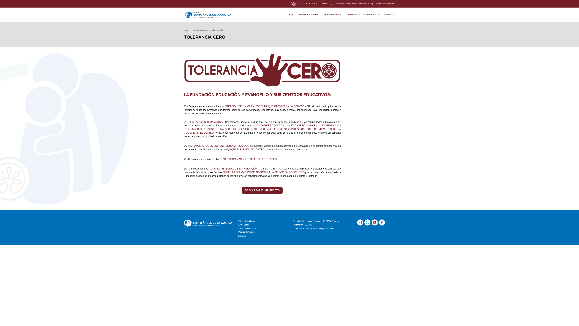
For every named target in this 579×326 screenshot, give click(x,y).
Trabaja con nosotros (385, 4)
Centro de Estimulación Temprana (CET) (354, 4)
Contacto (242, 235)
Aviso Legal (243, 225)
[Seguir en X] (367, 222)
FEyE (300, 4)
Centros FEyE (327, 4)
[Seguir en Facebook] (382, 222)
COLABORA (311, 4)
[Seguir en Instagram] (360, 222)
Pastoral (387, 15)
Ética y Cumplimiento (247, 221)
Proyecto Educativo (307, 15)
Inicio (291, 15)
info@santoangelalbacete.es (322, 228)
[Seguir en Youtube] (375, 222)
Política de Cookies (246, 232)
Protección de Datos (247, 228)
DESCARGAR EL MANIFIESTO (262, 190)
